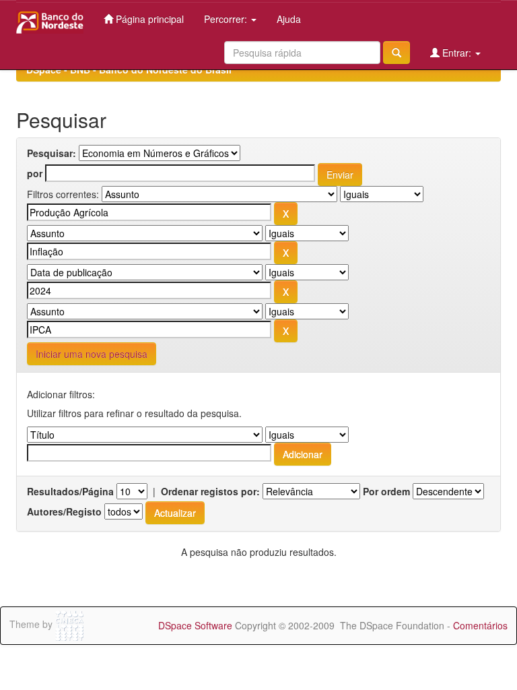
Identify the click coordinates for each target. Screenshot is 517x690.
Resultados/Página (70, 491)
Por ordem (386, 491)
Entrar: (457, 52)
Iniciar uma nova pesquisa (91, 353)
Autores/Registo (64, 511)
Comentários (480, 625)
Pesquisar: (51, 153)
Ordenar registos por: (210, 491)
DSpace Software (195, 625)
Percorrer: (227, 19)
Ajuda (289, 19)
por (34, 173)
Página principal (148, 19)
